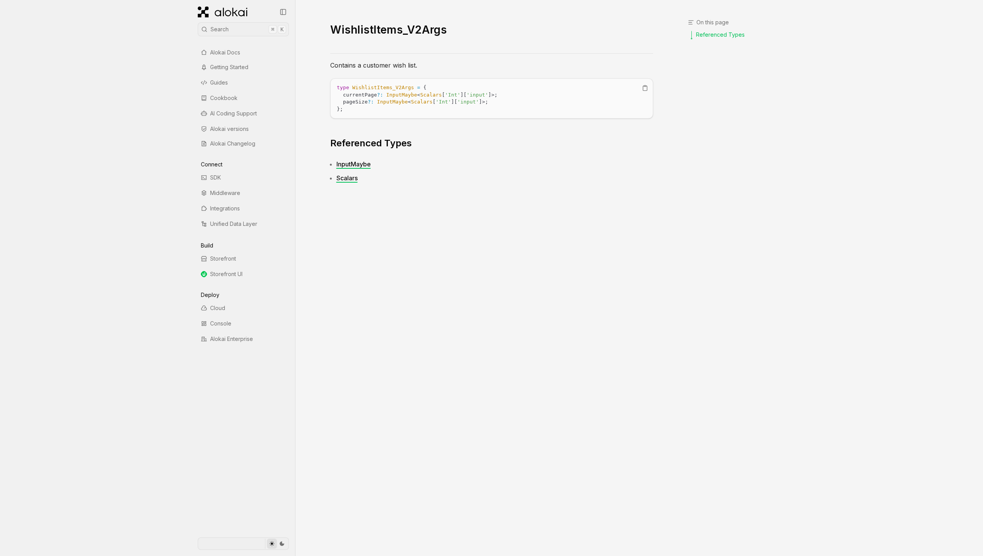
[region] (492, 98)
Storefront (223, 258)
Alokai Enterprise (231, 339)
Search (247, 29)
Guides (219, 82)
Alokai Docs (225, 52)
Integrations (225, 208)
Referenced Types (371, 143)
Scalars (347, 178)
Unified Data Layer (233, 223)
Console (220, 323)
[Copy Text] (645, 88)
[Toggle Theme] (277, 544)
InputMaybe (353, 164)
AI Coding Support (233, 113)
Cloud (217, 308)
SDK (215, 177)
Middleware (225, 193)
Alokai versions (229, 128)
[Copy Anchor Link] (418, 143)
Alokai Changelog (232, 143)
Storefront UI (226, 274)
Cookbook (224, 98)
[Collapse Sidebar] (283, 12)
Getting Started (229, 67)
